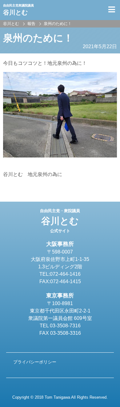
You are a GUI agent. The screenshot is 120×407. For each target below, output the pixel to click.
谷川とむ (60, 220)
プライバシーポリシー (34, 361)
